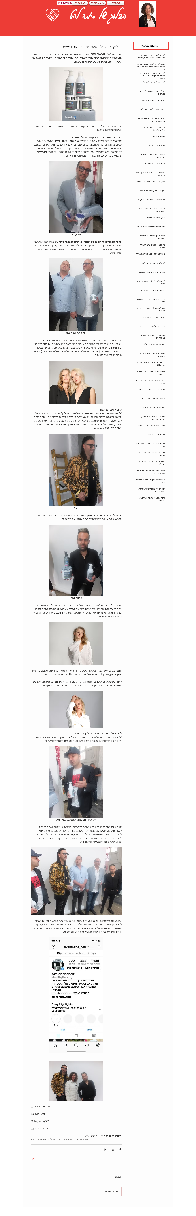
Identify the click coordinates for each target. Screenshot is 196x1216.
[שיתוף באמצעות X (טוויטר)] (112, 1149)
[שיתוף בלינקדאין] (105, 1149)
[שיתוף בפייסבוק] (120, 1149)
